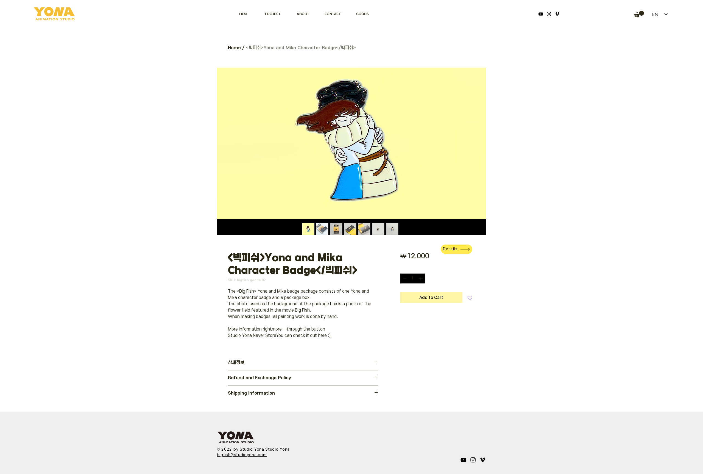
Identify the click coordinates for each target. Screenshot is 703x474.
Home (234, 47)
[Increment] (421, 278)
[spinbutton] (413, 278)
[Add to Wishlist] (470, 297)
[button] (639, 14)
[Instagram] (549, 14)
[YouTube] (540, 14)
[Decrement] (404, 278)
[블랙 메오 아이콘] (557, 14)
